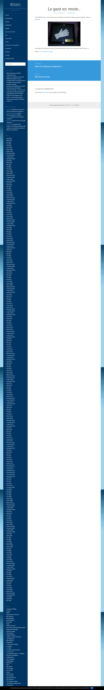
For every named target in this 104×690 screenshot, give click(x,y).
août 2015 (9, 383)
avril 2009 (8, 491)
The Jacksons (10, 679)
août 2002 (9, 571)
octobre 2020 (9, 268)
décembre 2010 (10, 472)
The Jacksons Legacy (12, 681)
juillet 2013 (9, 429)
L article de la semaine (12, 644)
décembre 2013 (10, 420)
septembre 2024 (10, 181)
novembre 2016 (10, 355)
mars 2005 (9, 554)
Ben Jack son (9, 616)
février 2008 (9, 500)
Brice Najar (9, 622)
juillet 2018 (9, 318)
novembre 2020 (10, 266)
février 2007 (9, 522)
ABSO (8, 612)
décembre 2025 (10, 153)
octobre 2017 (9, 335)
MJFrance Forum (9, 58)
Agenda (7, 21)
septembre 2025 (10, 158)
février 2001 (9, 589)
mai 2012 (8, 455)
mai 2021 (8, 255)
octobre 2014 (9, 402)
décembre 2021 (10, 242)
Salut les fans (9, 674)
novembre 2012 (10, 444)
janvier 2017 (9, 351)
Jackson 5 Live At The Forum (13, 637)
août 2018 (9, 316)
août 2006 (9, 533)
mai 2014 (8, 411)
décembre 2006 (10, 526)
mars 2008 (9, 498)
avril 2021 (8, 257)
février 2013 (9, 439)
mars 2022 (9, 236)
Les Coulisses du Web (46, 51)
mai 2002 (8, 574)
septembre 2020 (10, 270)
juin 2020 (8, 275)
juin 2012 (8, 454)
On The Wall (9, 670)
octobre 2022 (9, 223)
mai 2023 (8, 210)
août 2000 (9, 596)
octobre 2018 (9, 313)
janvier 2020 (9, 285)
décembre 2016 (10, 353)
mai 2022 (8, 233)
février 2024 (9, 194)
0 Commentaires (71, 13)
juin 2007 (8, 515)
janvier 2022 (9, 240)
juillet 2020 (9, 274)
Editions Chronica (10, 625)
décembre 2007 (10, 504)
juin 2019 (8, 298)
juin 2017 (8, 342)
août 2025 (9, 160)
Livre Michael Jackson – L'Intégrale (15, 653)
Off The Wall (9, 668)
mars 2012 (9, 459)
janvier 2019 (9, 307)
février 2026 (9, 149)
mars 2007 (9, 520)
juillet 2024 (9, 184)
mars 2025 (9, 170)
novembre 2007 (10, 506)
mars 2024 (9, 192)
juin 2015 (8, 387)
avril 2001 (8, 585)
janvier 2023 (9, 218)
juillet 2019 (9, 296)
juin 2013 (8, 431)
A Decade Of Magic (11, 609)
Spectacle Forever (11, 677)
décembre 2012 (10, 442)
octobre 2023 (9, 201)
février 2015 (9, 394)
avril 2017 (8, 346)
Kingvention (9, 642)
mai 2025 (8, 166)
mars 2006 (9, 543)
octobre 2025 (9, 157)
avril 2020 (8, 279)
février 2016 (9, 372)
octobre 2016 (9, 357)
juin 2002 (8, 572)
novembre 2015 (10, 377)
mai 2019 (8, 299)
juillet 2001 (9, 582)
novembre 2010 (10, 474)
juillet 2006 (9, 535)
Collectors (8, 38)
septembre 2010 (10, 476)
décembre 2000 (10, 593)
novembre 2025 (10, 155)
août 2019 (9, 294)
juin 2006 (8, 537)
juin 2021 (8, 253)
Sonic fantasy (10, 676)
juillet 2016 (9, 363)
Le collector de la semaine (13, 650)
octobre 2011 (9, 468)
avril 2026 (8, 145)
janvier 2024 (9, 196)
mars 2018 (9, 326)
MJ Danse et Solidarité (12, 655)
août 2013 (9, 428)
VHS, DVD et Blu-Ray (10, 31)
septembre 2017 (10, 337)
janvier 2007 (9, 524)
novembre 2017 (10, 333)
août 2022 (9, 227)
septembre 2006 (10, 532)
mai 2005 (8, 550)
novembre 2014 (10, 400)
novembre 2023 (10, 199)
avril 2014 (8, 413)
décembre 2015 (10, 376)
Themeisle (76, 105)
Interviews (8, 48)
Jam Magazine (10, 638)
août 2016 (9, 361)
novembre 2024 (10, 177)
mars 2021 (9, 259)
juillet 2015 (9, 385)
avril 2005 (8, 552)
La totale (8, 648)
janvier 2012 (9, 463)
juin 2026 (8, 142)
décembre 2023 (10, 197)
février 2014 (9, 416)
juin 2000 (8, 600)
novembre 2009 (10, 487)
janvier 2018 (9, 329)
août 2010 (9, 478)
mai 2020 (8, 277)
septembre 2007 (10, 509)
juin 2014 (8, 409)
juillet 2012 (9, 452)
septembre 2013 (10, 426)
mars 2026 (9, 147)
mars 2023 (9, 214)
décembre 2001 (10, 578)
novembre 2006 (10, 528)
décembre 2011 (10, 465)
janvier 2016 (9, 374)
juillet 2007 (9, 513)
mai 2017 (8, 344)
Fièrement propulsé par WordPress (57, 105)
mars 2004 (9, 559)
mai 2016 (8, 366)
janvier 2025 (9, 173)
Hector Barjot (9, 633)
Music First (9, 662)
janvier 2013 (9, 441)
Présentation (8, 18)
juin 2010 (8, 480)
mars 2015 (9, 392)
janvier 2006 (9, 546)
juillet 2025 (9, 162)
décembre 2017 (10, 331)
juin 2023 (8, 209)
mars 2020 (9, 281)
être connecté (46, 92)
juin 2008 (8, 493)
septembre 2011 (10, 470)
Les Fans (7, 55)
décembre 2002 (10, 563)
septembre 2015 (10, 381)
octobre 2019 (9, 290)
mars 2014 (9, 415)
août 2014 (9, 405)
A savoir (8, 611)
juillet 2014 (9, 407)
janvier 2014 (9, 418)
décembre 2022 (10, 220)
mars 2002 (9, 576)
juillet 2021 (9, 251)
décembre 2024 (10, 175)
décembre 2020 (10, 264)
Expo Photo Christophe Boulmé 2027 (15, 627)
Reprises (7, 52)
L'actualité (9, 646)
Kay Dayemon (10, 640)
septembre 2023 (10, 203)
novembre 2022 (10, 222)
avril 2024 (8, 190)
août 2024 (9, 183)
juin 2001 (8, 584)
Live (6, 35)
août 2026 (9, 138)
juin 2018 (8, 320)
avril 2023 (8, 212)
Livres (6, 42)
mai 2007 (8, 517)
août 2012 (9, 450)
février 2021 (9, 261)
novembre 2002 (10, 565)
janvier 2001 (9, 591)
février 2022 (9, 238)
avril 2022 (8, 235)
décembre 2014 (10, 398)
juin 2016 (8, 365)
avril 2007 (8, 519)
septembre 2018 (10, 314)
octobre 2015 (9, 379)
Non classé (9, 666)
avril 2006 (8, 541)
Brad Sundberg (10, 620)
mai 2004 (8, 556)
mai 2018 (8, 322)
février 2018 (9, 327)
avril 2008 (8, 496)
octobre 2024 (9, 179)
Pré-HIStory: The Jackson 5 (12, 45)
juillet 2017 (9, 340)
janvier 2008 (9, 502)
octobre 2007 (9, 507)
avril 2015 (8, 390)
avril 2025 (8, 168)
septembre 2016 (10, 359)
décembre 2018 (10, 309)
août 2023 (9, 205)
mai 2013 (8, 433)
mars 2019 (9, 303)
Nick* (7, 664)
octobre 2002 (9, 567)
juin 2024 (8, 186)
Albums (7, 28)
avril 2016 (8, 368)
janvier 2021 (9, 262)
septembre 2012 (10, 448)
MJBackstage (10, 661)
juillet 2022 (9, 229)
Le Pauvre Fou (10, 651)
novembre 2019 (10, 288)
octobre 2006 (9, 530)
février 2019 (9, 305)
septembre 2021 (10, 248)
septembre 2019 (10, 292)
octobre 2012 (9, 446)
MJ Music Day (10, 657)
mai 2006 (8, 539)
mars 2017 (9, 348)
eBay (38, 19)
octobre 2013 (9, 424)
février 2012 (9, 461)
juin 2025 (8, 164)
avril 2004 (8, 558)
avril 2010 (8, 483)
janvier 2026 (9, 151)
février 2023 (9, 216)
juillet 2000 (9, 598)
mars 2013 (9, 437)
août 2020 (9, 272)
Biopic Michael (10, 618)
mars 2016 (9, 370)
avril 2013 (8, 435)
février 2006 (9, 545)
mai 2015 (8, 389)
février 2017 (9, 350)
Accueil (7, 15)
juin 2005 (8, 548)
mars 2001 (9, 587)
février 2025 (9, 171)
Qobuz (8, 672)
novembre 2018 (10, 311)
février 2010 (9, 485)
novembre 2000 (10, 595)
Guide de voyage (10, 631)
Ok (92, 688)
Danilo (8, 624)
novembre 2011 (10, 467)
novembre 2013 (10, 422)
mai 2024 (8, 188)
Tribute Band (9, 685)
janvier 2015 (9, 396)
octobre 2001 (9, 580)
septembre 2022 (10, 225)
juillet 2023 (9, 207)
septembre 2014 (10, 403)
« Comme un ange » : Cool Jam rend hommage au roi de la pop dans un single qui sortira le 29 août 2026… (15, 91)
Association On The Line (12, 614)
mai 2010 (8, 481)
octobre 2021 (9, 246)
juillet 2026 (9, 140)
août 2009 (9, 489)
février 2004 (9, 561)
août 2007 (9, 511)
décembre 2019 (10, 287)
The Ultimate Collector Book (13, 683)
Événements (8, 25)
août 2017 (9, 338)
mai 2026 (8, 144)
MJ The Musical (10, 659)
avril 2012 (8, 457)
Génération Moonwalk (12, 629)
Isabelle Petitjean (10, 635)
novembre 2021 (10, 244)
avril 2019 (8, 301)
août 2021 (9, 249)
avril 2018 (8, 324)
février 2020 (9, 283)
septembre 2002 (10, 569)
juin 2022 (8, 231)
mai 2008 (8, 494)
